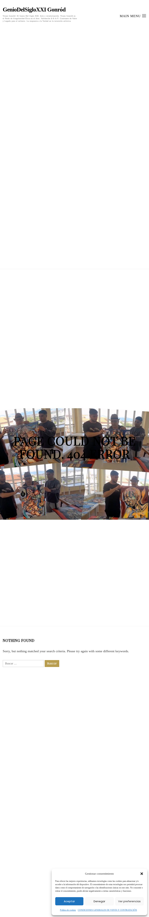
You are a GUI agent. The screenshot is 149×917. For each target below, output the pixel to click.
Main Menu (131, 16)
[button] (142, 873)
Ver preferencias (129, 901)
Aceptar (69, 901)
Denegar (99, 901)
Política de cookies (68, 910)
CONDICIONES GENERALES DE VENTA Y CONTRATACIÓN (107, 910)
